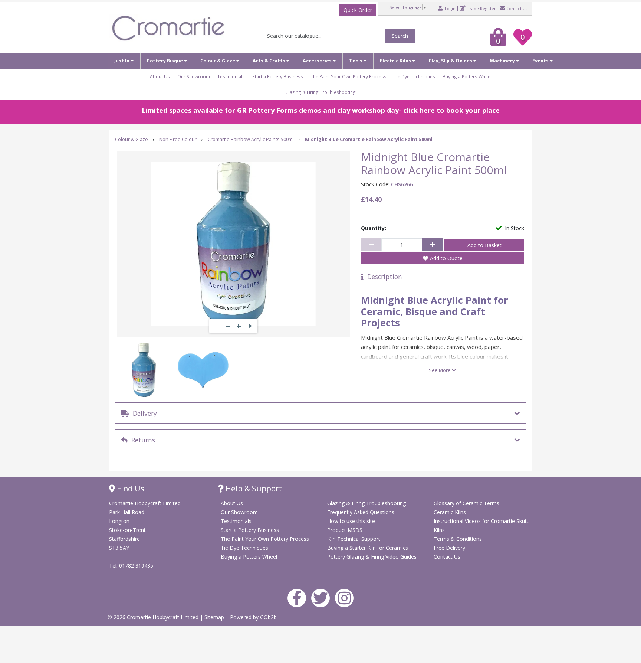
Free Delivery (449, 547)
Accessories (318, 61)
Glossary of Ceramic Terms (466, 503)
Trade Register (481, 8)
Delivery (143, 413)
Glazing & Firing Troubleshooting (320, 92)
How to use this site (351, 521)
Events (541, 61)
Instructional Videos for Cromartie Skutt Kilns (481, 525)
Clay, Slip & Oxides (450, 61)
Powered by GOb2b (253, 617)
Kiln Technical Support (353, 538)
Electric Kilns (396, 61)
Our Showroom (193, 76)
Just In (122, 61)
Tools (356, 61)
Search (400, 35)
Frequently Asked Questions (360, 512)
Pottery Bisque (165, 61)
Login (450, 8)
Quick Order (357, 9)
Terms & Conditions (458, 538)
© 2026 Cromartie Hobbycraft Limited (154, 617)
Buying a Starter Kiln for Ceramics (367, 547)
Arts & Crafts (269, 61)
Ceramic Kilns (450, 512)
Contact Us (516, 8)
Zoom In (238, 326)
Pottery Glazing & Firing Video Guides (372, 556)
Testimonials (231, 76)
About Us (160, 76)
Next (250, 326)
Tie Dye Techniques (414, 76)
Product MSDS (344, 529)
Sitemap (215, 617)
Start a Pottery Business (277, 76)
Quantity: (373, 228)
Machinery (503, 61)
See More (440, 370)
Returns (141, 439)
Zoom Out (227, 326)
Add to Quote (446, 258)
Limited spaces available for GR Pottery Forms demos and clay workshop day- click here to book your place (321, 110)
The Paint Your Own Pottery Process (348, 76)
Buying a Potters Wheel (467, 76)
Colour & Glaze (218, 61)
